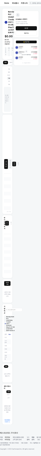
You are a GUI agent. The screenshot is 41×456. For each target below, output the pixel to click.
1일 (9, 78)
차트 (5, 62)
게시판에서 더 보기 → (7, 421)
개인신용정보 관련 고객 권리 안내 (18, 438)
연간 (14, 164)
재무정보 (12, 62)
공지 (9, 398)
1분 (9, 69)
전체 (6, 366)
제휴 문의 (33, 438)
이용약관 (1, 438)
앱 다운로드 (39, 438)
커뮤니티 (24, 3)
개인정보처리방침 (7, 438)
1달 (9, 84)
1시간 (8, 75)
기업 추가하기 (27, 63)
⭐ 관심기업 (26, 42)
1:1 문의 (28, 438)
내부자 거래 (7, 283)
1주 (9, 81)
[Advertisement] (20, 136)
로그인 (26, 28)
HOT (8, 394)
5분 (9, 72)
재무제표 (6, 164)
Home (6, 3)
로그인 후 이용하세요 (26, 54)
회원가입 (26, 33)
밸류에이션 (10, 164)
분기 (18, 164)
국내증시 (15, 3)
